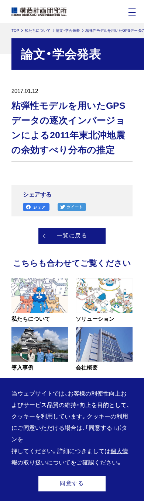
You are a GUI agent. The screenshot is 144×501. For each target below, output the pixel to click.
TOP (15, 30)
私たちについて (38, 30)
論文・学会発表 (68, 30)
